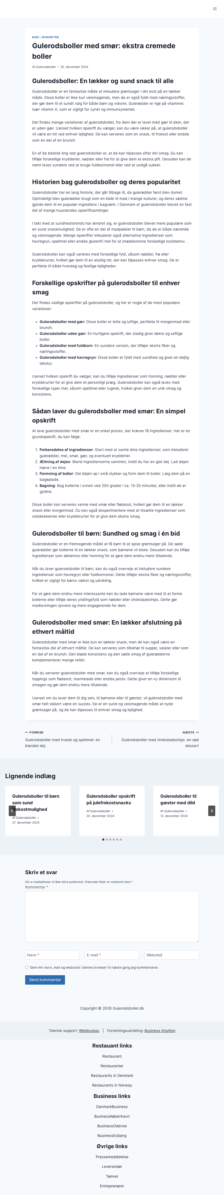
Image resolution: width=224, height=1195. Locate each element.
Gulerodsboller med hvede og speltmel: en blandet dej (62, 739)
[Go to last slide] (12, 811)
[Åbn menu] (215, 8)
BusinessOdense (112, 1126)
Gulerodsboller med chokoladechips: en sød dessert (160, 739)
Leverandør (112, 1166)
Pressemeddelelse (112, 1157)
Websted (154, 955)
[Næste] (211, 811)
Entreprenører (112, 1186)
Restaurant (112, 1056)
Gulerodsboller (46, 67)
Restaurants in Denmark (112, 1075)
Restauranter (112, 1066)
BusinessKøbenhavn (112, 1116)
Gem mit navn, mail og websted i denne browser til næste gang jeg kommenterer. (94, 967)
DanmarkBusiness (112, 1106)
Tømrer (112, 1176)
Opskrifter (50, 37)
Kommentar (36, 887)
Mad (35, 37)
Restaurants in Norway (112, 1085)
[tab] (103, 839)
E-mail (94, 955)
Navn (33, 955)
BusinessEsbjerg (112, 1135)
